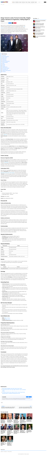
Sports (36, 2)
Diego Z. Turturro (7, 317)
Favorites (3, 64)
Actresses (23, 2)
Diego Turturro (8, 319)
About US (2, 451)
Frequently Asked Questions (6, 70)
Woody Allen (3, 172)
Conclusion (4, 71)
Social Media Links (5, 69)
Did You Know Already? (5, 68)
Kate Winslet (6, 162)
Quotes (3, 63)
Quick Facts (4, 55)
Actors (27, 2)
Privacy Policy (10, 451)
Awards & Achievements (6, 61)
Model (20, 2)
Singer (29, 2)
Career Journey (4, 57)
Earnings (3, 65)
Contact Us (5, 451)
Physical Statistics (5, 62)
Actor (1, 402)
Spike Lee (5, 134)
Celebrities (17, 2)
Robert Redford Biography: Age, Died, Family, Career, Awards (12, 388)
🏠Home (13, 2)
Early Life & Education (5, 56)
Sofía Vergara (12, 172)
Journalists (32, 2)
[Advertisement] (23, 11)
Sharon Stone (7, 172)
